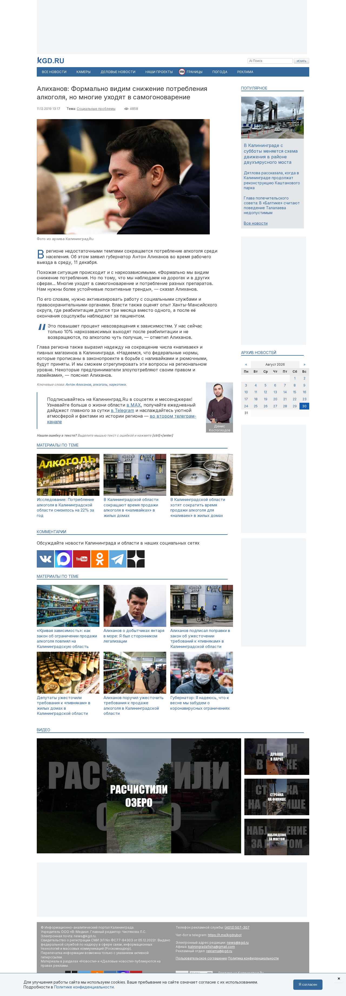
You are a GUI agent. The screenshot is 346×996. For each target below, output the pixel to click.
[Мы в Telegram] (118, 559)
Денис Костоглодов (219, 428)
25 (256, 406)
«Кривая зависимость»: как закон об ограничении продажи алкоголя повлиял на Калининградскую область (67, 638)
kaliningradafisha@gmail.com (211, 947)
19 (265, 399)
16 (304, 392)
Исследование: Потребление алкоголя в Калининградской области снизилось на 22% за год (65, 507)
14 (285, 392)
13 (275, 392)
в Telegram (122, 410)
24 (246, 406)
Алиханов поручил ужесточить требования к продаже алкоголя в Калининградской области (134, 705)
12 (265, 392)
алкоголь (100, 384)
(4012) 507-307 (237, 927)
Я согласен (308, 984)
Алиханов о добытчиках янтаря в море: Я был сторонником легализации (134, 636)
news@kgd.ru (238, 943)
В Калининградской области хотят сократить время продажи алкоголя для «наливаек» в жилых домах (197, 507)
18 (256, 399)
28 (285, 406)
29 (295, 406)
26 (266, 406)
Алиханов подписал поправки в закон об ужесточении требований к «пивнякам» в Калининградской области (200, 638)
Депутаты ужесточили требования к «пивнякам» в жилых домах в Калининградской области (63, 705)
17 (246, 399)
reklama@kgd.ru (219, 951)
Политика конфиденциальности (253, 958)
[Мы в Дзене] (136, 559)
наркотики (117, 384)
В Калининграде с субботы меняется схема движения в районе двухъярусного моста (271, 154)
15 (294, 392)
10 (246, 392)
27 (275, 406)
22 (295, 399)
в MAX (134, 405)
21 (285, 399)
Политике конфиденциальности (84, 987)
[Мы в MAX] (63, 559)
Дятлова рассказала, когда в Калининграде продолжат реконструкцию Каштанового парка (272, 180)
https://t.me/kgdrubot (225, 935)
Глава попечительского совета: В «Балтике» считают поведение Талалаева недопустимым (272, 205)
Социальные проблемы (96, 109)
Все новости (256, 223)
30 (304, 406)
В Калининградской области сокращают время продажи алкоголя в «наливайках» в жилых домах (131, 507)
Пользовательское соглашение (201, 958)
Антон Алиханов (78, 384)
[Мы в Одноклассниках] (99, 559)
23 (304, 399)
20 (275, 399)
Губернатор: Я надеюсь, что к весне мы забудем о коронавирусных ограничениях (200, 703)
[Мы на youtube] (81, 559)
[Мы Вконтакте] (45, 559)
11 (255, 392)
